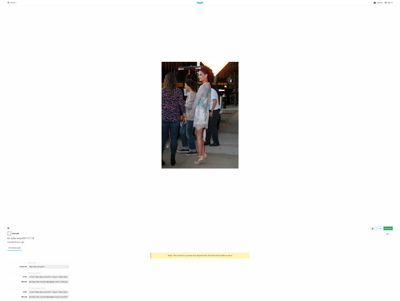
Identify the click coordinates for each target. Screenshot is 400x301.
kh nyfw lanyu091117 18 (20, 238)
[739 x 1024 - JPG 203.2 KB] (373, 228)
